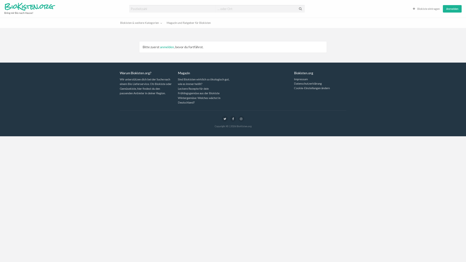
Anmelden (452, 8)
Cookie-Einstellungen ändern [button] (312, 88)
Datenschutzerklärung (308, 83)
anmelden (167, 47)
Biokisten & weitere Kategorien (139, 22)
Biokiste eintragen (428, 8)
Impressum (301, 79)
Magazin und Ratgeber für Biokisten (189, 22)
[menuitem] (426, 9)
